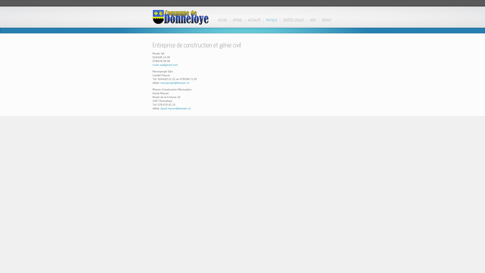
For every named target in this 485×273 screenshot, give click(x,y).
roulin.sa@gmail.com (165, 64)
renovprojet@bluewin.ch (174, 82)
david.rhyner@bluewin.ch (175, 108)
